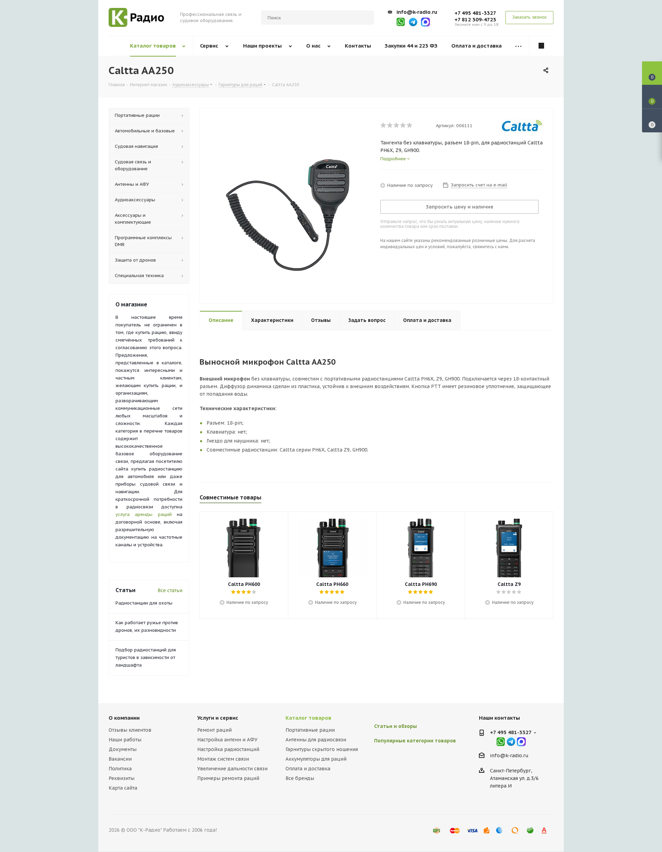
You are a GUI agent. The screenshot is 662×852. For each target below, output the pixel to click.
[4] (403, 125)
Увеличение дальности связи (232, 768)
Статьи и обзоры (395, 726)
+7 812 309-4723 (475, 19)
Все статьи (170, 590)
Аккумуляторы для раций (316, 759)
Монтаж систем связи (223, 759)
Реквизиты (121, 778)
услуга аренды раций (144, 514)
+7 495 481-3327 (475, 13)
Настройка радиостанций (228, 749)
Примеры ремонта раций (228, 778)
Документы (123, 749)
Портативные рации (310, 730)
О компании (124, 717)
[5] (410, 125)
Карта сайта (123, 788)
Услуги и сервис (217, 717)
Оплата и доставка (307, 768)
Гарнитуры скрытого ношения (321, 749)
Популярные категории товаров (415, 741)
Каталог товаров (308, 717)
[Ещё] (519, 46)
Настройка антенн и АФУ (227, 740)
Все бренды (299, 778)
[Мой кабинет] (541, 46)
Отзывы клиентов (130, 730)
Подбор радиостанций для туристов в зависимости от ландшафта (146, 657)
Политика (120, 768)
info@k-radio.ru (417, 12)
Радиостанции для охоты (144, 603)
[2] (390, 125)
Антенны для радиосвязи (315, 740)
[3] (396, 125)
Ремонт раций (214, 730)
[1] (383, 125)
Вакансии (120, 759)
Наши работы (125, 740)
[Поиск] (365, 17)
